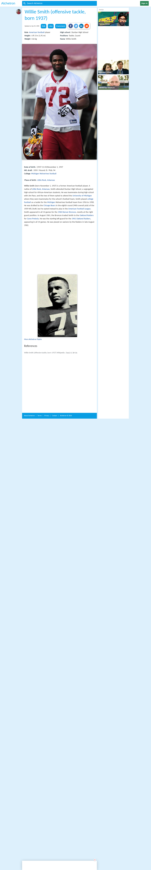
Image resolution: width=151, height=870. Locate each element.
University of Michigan (82, 196)
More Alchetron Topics (33, 370)
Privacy (46, 699)
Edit (43, 26)
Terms (39, 699)
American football (36, 32)
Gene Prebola (33, 219)
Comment (60, 26)
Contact (54, 699)
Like (51, 26)
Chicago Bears (49, 206)
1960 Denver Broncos (67, 212)
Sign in (144, 3)
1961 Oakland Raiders (81, 219)
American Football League (79, 209)
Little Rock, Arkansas (46, 180)
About (29, 699)
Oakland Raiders (87, 215)
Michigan (51, 202)
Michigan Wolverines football (43, 174)
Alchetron (8, 3)
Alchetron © (66, 699)
